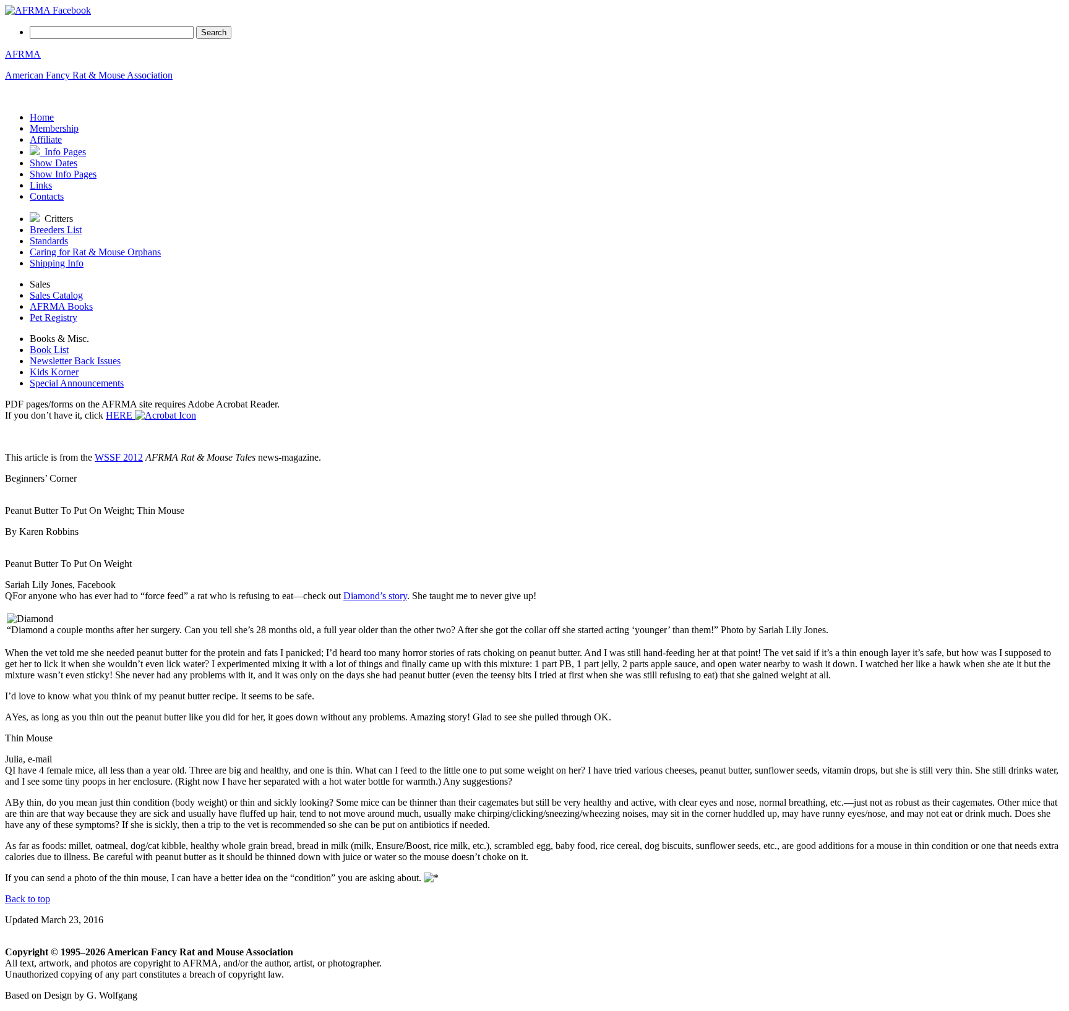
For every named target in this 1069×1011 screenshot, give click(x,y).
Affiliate (46, 139)
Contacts (47, 196)
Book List (49, 349)
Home (42, 117)
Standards (49, 241)
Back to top (27, 899)
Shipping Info (57, 263)
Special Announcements (77, 383)
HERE (120, 415)
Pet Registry (53, 317)
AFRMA (23, 54)
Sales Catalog (56, 295)
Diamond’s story (375, 596)
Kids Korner (54, 372)
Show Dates (53, 163)
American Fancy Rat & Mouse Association (89, 75)
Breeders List (56, 229)
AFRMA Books (61, 306)
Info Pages (63, 152)
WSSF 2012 (119, 457)
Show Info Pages (63, 174)
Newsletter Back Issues (75, 361)
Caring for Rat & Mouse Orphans (95, 252)
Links (41, 185)
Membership (54, 128)
